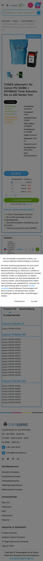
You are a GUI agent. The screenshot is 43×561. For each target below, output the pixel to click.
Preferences (19, 301)
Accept (34, 301)
